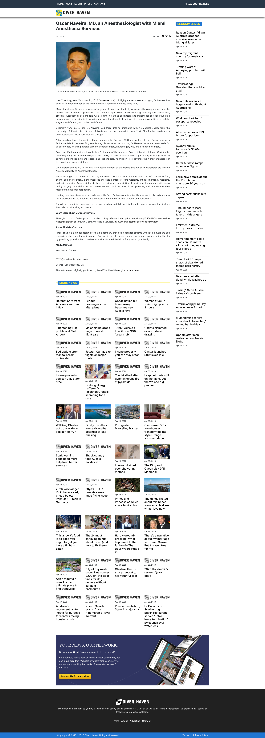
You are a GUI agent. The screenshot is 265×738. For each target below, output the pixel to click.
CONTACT (99, 4)
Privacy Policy (200, 735)
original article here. (128, 270)
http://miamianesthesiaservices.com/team (136, 221)
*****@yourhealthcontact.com (72, 259)
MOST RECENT (74, 4)
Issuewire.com (107, 100)
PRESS (88, 4)
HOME (60, 4)
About (124, 721)
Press (116, 721)
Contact (146, 721)
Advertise (135, 721)
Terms (185, 735)
